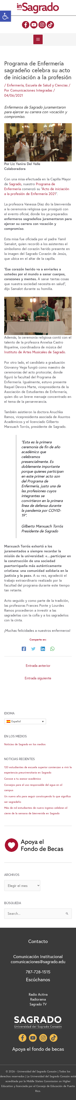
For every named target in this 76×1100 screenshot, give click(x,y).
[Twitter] (33, 648)
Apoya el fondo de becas (38, 1049)
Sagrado (15, 184)
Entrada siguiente (38, 678)
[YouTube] (34, 24)
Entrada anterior (38, 665)
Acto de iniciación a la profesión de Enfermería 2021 (36, 191)
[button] (5, 16)
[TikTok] (50, 24)
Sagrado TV (38, 1004)
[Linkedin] (43, 648)
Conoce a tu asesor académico (22, 778)
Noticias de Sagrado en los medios (25, 744)
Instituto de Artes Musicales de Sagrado (34, 352)
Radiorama (38, 999)
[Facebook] (25, 24)
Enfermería (15, 85)
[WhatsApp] (52, 648)
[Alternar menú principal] (38, 39)
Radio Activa (38, 994)
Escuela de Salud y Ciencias (47, 85)
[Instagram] (42, 24)
